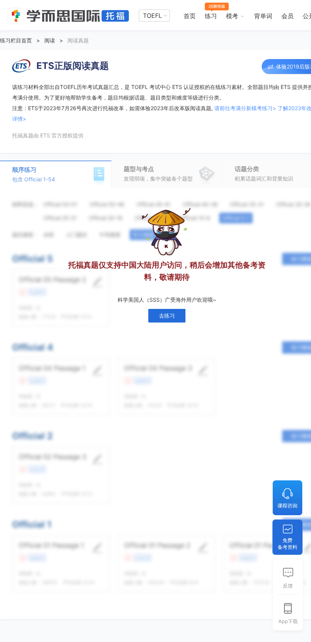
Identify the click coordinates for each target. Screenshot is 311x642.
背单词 (263, 16)
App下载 (288, 621)
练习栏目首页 (16, 40)
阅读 (49, 40)
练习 (211, 16)
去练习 (167, 315)
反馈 (288, 586)
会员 (287, 16)
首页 (190, 16)
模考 (232, 16)
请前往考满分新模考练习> (245, 108)
